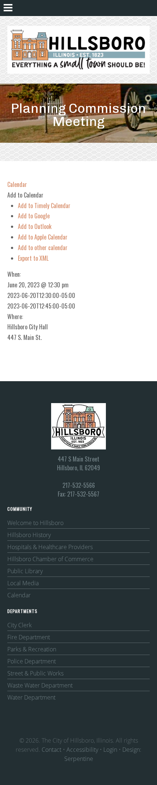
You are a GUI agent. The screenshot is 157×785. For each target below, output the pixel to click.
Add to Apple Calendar (43, 237)
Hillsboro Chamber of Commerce (50, 559)
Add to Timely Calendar (44, 205)
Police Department (31, 661)
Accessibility (82, 750)
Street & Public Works (35, 673)
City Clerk (19, 625)
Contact (51, 750)
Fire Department (28, 637)
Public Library (25, 571)
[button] (25, 195)
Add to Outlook (34, 226)
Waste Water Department (40, 685)
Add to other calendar (43, 247)
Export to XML (33, 258)
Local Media (23, 583)
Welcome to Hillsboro (35, 523)
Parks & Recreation (31, 649)
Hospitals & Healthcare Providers (50, 547)
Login (110, 750)
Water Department (31, 697)
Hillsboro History (29, 535)
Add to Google (34, 215)
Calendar (19, 595)
